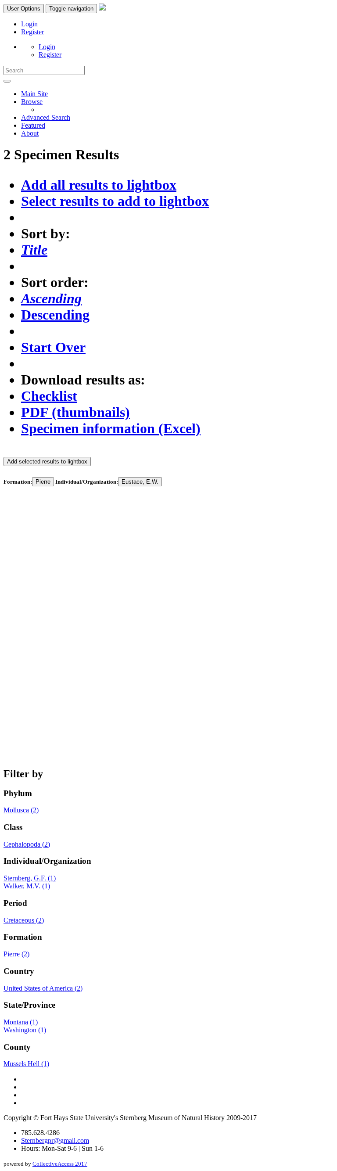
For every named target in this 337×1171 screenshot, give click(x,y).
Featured (33, 125)
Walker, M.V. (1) (27, 886)
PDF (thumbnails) (75, 412)
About (30, 133)
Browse (32, 101)
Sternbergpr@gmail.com (55, 1140)
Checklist (49, 396)
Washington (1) (25, 1030)
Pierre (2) (16, 954)
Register (32, 32)
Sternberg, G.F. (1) (30, 878)
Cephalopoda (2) (27, 844)
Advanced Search (45, 117)
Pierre (43, 481)
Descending (55, 315)
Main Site (34, 93)
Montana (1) (21, 1022)
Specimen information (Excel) (111, 428)
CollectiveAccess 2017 (59, 1163)
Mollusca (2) (21, 810)
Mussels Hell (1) (26, 1063)
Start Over (53, 347)
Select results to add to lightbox (115, 201)
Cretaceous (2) (24, 920)
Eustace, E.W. (140, 481)
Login (29, 24)
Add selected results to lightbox (47, 461)
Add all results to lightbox (98, 185)
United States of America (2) (43, 988)
